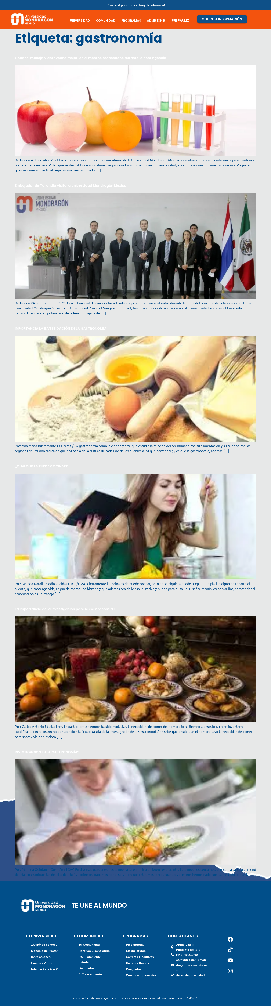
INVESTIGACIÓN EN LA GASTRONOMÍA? (47, 752)
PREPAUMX (180, 20)
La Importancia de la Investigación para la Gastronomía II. (65, 609)
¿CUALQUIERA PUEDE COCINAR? (41, 466)
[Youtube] (230, 960)
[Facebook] (230, 939)
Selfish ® (192, 998)
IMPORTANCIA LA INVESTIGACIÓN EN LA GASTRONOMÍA (60, 328)
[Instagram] (230, 971)
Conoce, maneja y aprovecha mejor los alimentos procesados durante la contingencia (90, 57)
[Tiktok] (230, 950)
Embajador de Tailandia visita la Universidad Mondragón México (70, 185)
